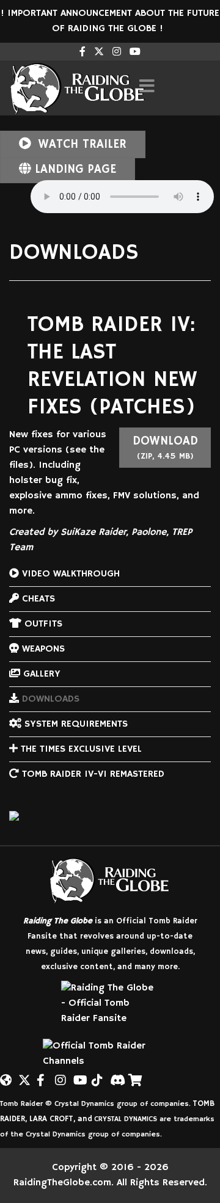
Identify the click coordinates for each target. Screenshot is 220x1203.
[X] (24, 1075)
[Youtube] (135, 52)
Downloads (49, 699)
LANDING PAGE (73, 169)
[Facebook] (43, 1075)
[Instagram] (116, 52)
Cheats (37, 599)
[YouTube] (79, 1075)
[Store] (134, 1075)
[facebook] (82, 52)
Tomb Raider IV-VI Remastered (91, 774)
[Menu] (146, 87)
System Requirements (74, 724)
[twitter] (99, 52)
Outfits (41, 624)
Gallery (40, 674)
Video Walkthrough (69, 574)
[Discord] (116, 1075)
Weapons (42, 649)
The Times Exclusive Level (80, 749)
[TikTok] (98, 1075)
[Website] (6, 1075)
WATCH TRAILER (80, 144)
